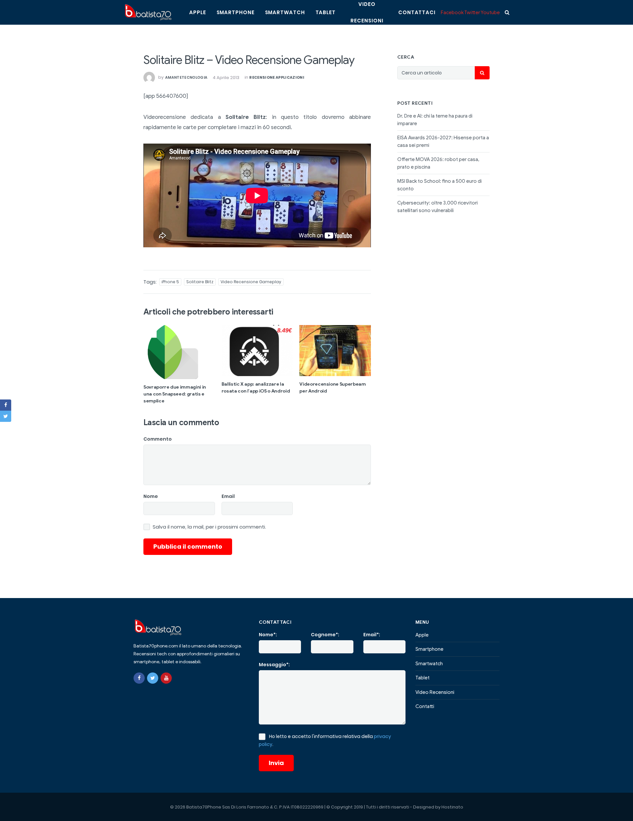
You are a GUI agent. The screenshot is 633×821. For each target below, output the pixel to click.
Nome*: (268, 634)
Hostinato (452, 807)
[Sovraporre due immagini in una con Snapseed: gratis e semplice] (179, 352)
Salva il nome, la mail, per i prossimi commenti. (209, 527)
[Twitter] (152, 678)
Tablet (326, 12)
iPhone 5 (170, 282)
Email (228, 496)
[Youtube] (166, 678)
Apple (197, 12)
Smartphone (236, 12)
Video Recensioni (434, 692)
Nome (150, 496)
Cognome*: (325, 634)
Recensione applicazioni (276, 77)
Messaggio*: (274, 664)
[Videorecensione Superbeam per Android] (335, 350)
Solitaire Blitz (199, 282)
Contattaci (417, 12)
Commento (157, 439)
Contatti (424, 706)
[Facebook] (139, 678)
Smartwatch (285, 12)
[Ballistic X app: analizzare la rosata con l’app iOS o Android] (257, 350)
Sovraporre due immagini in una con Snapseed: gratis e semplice (174, 394)
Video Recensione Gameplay (251, 282)
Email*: (371, 634)
